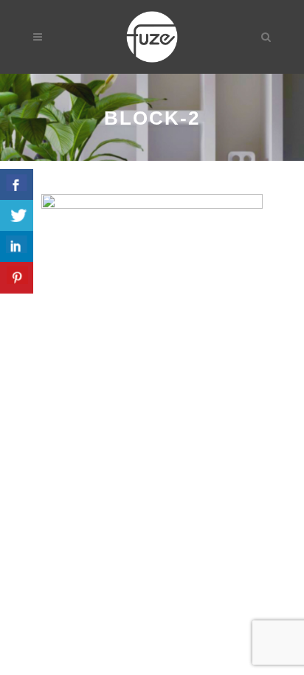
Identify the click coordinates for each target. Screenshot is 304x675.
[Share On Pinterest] (16, 278)
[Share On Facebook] (16, 185)
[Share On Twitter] (16, 216)
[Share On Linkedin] (16, 247)
